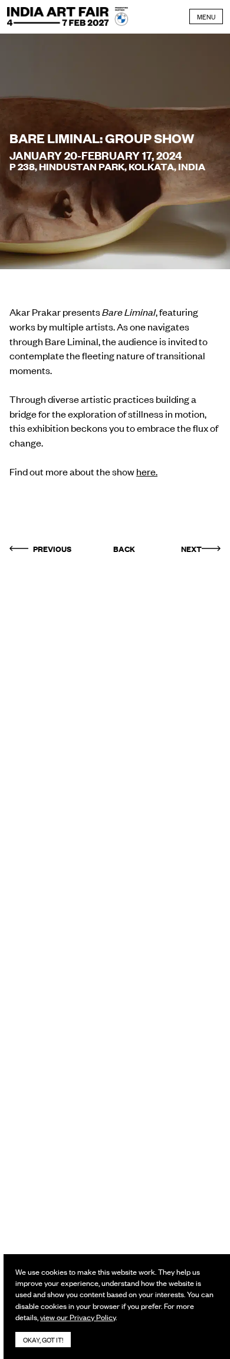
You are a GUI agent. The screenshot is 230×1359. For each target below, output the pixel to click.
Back (124, 548)
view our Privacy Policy (78, 1316)
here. (146, 471)
